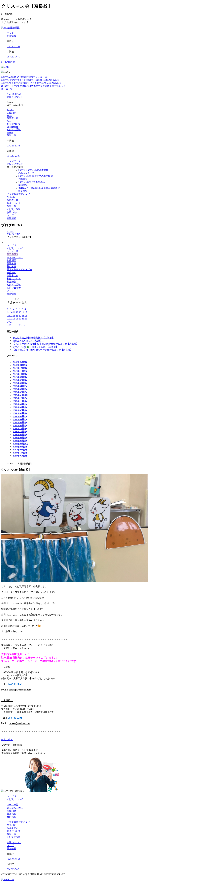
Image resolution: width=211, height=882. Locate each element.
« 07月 (10, 325)
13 (20, 312)
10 (11, 312)
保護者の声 (12, 200)
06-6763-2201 (13, 156)
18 (14, 315)
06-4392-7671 (13, 56)
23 (8, 318)
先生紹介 (11, 197)
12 (17, 312)
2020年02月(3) (20, 392)
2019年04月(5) (20, 419)
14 (23, 312)
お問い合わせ (8, 61)
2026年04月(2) (20, 365)
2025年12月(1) (20, 368)
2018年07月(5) (20, 440)
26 (17, 318)
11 (14, 312)
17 (11, 315)
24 (11, 318)
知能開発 (11, 260)
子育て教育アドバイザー (19, 194)
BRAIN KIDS (13, 234)
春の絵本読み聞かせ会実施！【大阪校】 (33, 337)
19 (17, 315)
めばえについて (15, 164)
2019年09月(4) (20, 404)
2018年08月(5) (20, 437)
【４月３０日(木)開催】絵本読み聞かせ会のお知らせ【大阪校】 (45, 343)
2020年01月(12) (20, 395)
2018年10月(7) (20, 431)
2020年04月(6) (20, 386)
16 (8, 315)
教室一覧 (11, 206)
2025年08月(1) (20, 377)
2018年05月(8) (20, 446)
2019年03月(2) (20, 422)
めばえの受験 (14, 209)
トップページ (14, 161)
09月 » (22, 325)
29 (26, 318)
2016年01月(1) (20, 455)
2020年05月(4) (20, 383)
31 (11, 322)
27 (20, 318)
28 (23, 318)
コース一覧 (12, 251)
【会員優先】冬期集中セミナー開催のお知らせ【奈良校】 (42, 349)
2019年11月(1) (20, 401)
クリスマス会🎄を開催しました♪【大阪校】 (35, 346)
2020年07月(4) (20, 380)
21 (23, 315)
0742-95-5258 (13, 46)
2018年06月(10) (20, 443)
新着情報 (11, 36)
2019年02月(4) (20, 425)
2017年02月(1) (20, 449)
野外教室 (11, 266)
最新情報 (11, 218)
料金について (14, 203)
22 (26, 315)
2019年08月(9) (20, 407)
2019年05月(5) (20, 416)
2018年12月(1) (20, 428)
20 (20, 315)
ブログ (10, 33)
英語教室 (11, 263)
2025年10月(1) (20, 374)
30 (8, 322)
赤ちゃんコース (15, 257)
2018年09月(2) (20, 434)
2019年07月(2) (20, 410)
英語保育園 (12, 254)
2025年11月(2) (20, 371)
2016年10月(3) (20, 452)
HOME (10, 231)
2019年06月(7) (20, 413)
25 (14, 318)
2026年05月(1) (20, 362)
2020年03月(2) (20, 389)
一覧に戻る (7, 739)
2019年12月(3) (20, 398)
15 (26, 312)
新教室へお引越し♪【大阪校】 (28, 340)
